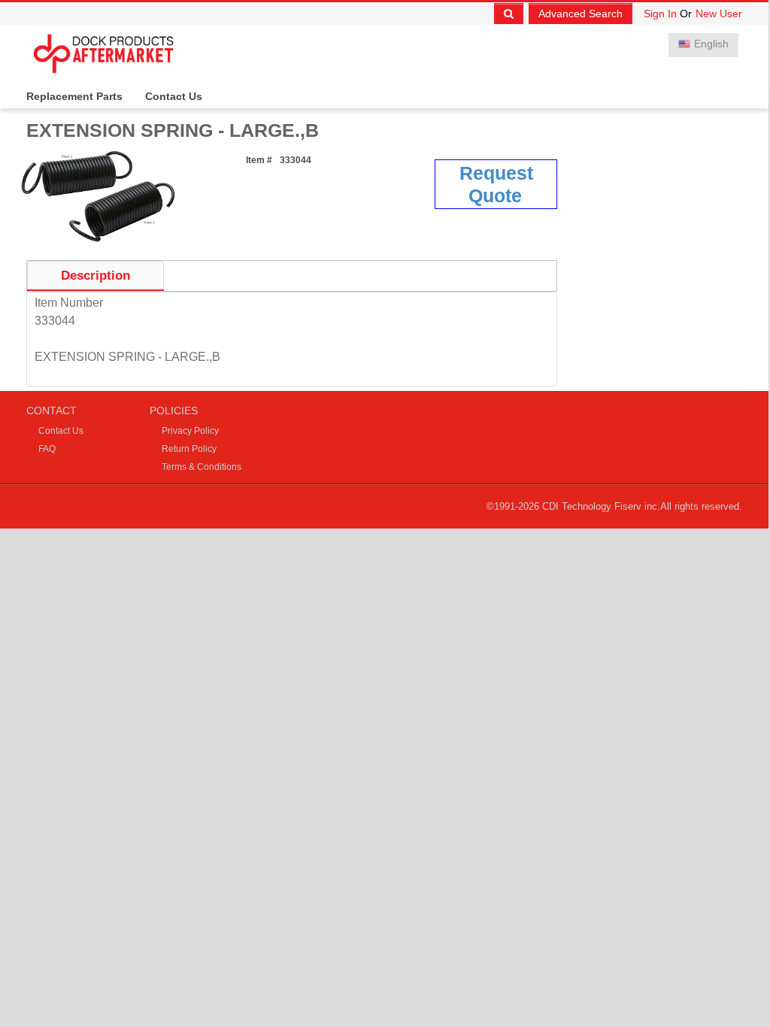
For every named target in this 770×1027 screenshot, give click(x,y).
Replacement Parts (74, 96)
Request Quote (496, 184)
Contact (51, 410)
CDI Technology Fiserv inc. (601, 506)
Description (95, 275)
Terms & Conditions (201, 467)
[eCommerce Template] (107, 52)
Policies (174, 410)
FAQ (47, 449)
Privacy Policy (190, 431)
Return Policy (189, 449)
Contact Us (173, 96)
